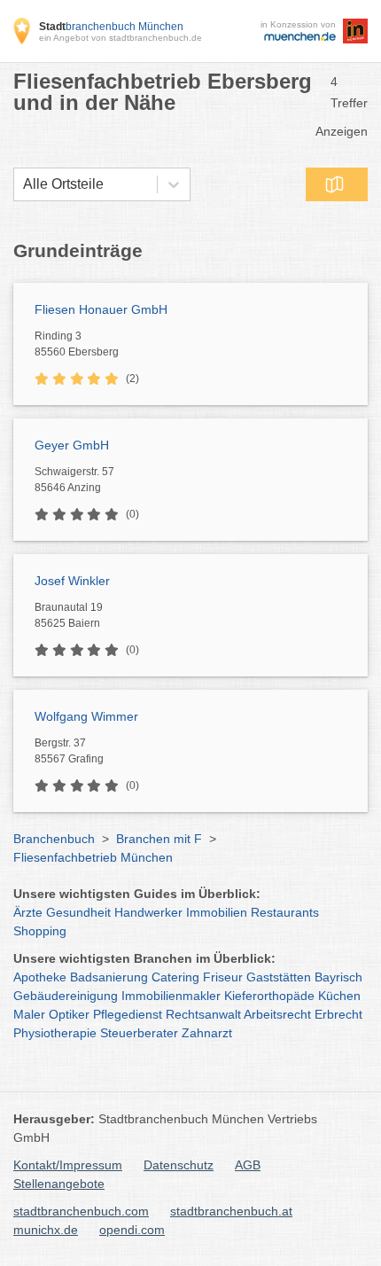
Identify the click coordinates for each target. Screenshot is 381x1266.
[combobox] (23, 184)
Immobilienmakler (171, 996)
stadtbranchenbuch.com (81, 1211)
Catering (175, 977)
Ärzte (28, 912)
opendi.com (132, 1230)
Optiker (69, 1014)
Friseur (223, 977)
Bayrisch (338, 977)
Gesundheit (78, 912)
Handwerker (148, 912)
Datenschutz (179, 1165)
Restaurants (285, 912)
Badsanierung (109, 977)
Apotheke (39, 977)
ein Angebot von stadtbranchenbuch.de (120, 38)
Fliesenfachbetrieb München (93, 857)
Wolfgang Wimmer (86, 716)
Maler (29, 1014)
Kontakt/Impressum (67, 1165)
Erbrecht (338, 1014)
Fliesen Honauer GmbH (101, 309)
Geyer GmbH (72, 445)
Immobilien (216, 912)
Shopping (39, 931)
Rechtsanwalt (203, 1014)
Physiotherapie (55, 1033)
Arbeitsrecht (277, 1014)
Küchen (339, 996)
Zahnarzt (207, 1033)
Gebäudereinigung (65, 996)
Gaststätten (278, 977)
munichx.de (45, 1230)
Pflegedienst (127, 1014)
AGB (247, 1165)
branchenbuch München (111, 26)
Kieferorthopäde (269, 996)
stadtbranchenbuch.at (231, 1211)
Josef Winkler (72, 581)
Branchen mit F (159, 839)
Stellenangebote (59, 1183)
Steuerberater (139, 1033)
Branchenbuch (54, 839)
